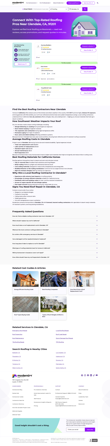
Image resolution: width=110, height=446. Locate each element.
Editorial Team (16, 414)
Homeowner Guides (17, 397)
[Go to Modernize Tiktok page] (94, 375)
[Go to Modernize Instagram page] (85, 375)
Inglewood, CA (60, 356)
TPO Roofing (60, 342)
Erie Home (44, 66)
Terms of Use (21, 439)
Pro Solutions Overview (40, 389)
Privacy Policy (34, 442)
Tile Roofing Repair (18, 342)
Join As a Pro (88, 3)
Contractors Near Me (18, 400)
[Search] (98, 3)
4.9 (44, 73)
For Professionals (45, 3)
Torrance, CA (16, 364)
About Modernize (58, 3)
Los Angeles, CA (61, 352)
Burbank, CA (16, 352)
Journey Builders (46, 45)
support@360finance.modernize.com (65, 405)
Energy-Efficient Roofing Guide (23, 289)
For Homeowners (31, 3)
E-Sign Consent (28, 439)
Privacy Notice (15, 439)
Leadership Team (83, 397)
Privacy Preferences (35, 439)
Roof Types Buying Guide (22, 315)
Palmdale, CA (60, 364)
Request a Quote (87, 46)
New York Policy (23, 440)
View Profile (88, 50)
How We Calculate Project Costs (21, 407)
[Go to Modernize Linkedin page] (91, 375)
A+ (49, 52)
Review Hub (15, 393)
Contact (57, 389)
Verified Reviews (46, 49)
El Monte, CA (16, 360)
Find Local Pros (73, 3)
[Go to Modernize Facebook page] (88, 375)
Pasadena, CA (16, 356)
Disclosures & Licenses (44, 439)
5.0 (54, 73)
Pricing (36, 405)
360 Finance (37, 398)
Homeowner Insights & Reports (42, 402)
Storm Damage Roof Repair (64, 338)
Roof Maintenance (18, 338)
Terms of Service (42, 442)
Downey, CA (59, 360)
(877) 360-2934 (59, 404)
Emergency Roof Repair (19, 330)
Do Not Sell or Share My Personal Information (35, 440)
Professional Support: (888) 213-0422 (65, 393)
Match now (21, 64)
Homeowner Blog (17, 389)
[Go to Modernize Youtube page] (97, 375)
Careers (80, 400)
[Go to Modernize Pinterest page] (82, 375)
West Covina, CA (17, 368)
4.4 (44, 52)
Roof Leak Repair (61, 334)
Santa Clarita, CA (61, 368)
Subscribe (90, 429)
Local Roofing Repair (62, 330)
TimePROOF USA (46, 88)
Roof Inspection (17, 334)
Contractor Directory (18, 404)
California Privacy (15, 440)
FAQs (79, 393)
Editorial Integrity (17, 411)
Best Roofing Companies (50, 289)
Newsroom (81, 404)
